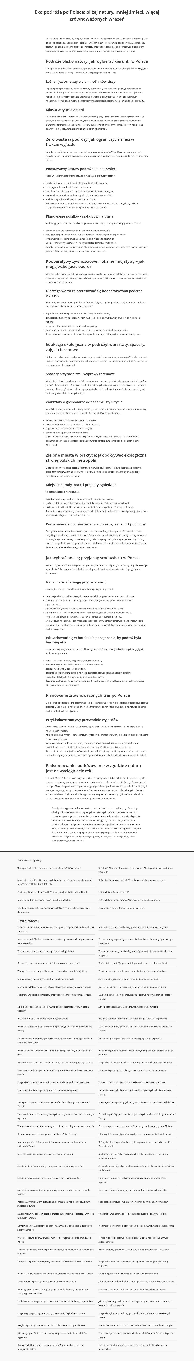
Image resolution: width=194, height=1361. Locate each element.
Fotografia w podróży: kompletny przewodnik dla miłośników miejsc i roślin (54, 994)
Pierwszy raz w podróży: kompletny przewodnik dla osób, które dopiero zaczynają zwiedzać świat (52, 1291)
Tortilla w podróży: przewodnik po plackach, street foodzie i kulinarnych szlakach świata (133, 1239)
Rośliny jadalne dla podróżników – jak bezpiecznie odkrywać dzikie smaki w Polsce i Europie (135, 1144)
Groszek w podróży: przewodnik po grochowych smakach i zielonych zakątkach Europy (137, 1116)
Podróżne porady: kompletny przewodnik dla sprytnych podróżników (132, 971)
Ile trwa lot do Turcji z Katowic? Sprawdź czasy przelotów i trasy (129, 899)
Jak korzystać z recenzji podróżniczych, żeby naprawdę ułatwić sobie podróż (135, 1134)
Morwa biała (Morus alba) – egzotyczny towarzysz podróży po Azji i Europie (54, 986)
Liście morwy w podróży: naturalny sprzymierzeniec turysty (46, 1281)
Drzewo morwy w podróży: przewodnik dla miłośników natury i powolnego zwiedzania (135, 941)
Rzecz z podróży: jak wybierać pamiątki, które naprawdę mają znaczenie (133, 1249)
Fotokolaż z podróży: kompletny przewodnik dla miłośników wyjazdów (133, 1201)
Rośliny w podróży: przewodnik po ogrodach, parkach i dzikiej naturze (132, 1018)
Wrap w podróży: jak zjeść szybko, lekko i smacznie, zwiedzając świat (132, 1082)
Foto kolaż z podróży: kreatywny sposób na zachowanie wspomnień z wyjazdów (132, 1179)
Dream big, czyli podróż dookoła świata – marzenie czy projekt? (48, 963)
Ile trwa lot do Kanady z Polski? (113, 892)
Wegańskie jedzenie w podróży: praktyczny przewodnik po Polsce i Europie (135, 1062)
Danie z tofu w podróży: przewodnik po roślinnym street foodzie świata (133, 963)
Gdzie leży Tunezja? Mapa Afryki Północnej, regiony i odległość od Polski (52, 892)
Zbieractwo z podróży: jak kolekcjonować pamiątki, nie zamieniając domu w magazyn (135, 953)
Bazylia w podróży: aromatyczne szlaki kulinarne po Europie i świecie (51, 1325)
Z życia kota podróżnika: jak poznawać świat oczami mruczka (128, 1006)
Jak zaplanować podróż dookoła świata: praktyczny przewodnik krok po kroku (136, 1281)
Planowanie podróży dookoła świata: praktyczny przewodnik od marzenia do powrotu (136, 1052)
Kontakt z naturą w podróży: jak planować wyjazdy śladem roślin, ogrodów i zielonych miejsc (54, 1227)
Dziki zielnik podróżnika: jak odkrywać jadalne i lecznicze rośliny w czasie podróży (53, 1008)
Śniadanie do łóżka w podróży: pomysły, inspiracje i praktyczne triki (50, 1165)
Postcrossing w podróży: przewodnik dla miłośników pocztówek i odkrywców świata (136, 1335)
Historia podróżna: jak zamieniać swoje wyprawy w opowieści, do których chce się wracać (55, 929)
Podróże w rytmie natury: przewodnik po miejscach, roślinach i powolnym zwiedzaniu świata (53, 1203)
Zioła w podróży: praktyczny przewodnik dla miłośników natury (129, 978)
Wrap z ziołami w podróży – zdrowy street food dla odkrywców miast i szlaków (56, 1126)
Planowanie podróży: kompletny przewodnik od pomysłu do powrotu (132, 1070)
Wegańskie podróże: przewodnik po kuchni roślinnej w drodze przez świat (53, 1082)
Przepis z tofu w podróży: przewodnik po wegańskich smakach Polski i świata (55, 1273)
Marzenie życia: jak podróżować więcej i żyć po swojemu (45, 1153)
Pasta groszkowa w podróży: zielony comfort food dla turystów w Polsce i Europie (53, 1104)
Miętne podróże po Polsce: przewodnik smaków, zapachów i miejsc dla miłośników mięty (133, 1155)
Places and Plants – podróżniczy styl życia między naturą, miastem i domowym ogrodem (56, 1116)
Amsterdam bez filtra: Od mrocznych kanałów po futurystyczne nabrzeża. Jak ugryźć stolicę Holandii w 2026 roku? (55, 882)
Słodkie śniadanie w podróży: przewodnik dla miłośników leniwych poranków (55, 1301)
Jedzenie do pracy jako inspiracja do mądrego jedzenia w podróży (130, 1038)
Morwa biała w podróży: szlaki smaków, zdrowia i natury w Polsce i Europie (135, 1325)
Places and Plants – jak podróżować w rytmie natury (42, 1018)
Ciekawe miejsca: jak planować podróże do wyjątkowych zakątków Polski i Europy (134, 1092)
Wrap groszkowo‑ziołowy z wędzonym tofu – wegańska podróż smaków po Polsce (54, 1239)
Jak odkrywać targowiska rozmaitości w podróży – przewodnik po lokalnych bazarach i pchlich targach (135, 1303)
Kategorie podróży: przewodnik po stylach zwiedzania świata (128, 1273)
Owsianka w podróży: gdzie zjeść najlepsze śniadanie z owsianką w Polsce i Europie (135, 1028)
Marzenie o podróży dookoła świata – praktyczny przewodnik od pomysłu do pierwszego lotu (55, 941)
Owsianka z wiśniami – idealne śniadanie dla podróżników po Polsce (131, 1289)
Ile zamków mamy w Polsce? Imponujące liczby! (121, 907)
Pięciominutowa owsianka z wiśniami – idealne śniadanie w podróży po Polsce (55, 1062)
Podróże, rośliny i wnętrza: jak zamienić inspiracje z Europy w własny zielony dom (54, 1052)
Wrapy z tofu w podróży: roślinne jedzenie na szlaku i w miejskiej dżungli (53, 971)
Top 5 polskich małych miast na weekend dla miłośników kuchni (48, 868)
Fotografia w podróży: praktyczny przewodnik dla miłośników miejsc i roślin (54, 1261)
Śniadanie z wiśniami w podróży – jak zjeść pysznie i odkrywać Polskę (132, 1213)
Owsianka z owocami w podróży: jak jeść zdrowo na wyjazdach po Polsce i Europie (134, 996)
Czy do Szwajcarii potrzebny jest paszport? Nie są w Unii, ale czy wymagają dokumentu (53, 909)
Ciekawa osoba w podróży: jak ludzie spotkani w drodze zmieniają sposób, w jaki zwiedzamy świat (54, 1040)
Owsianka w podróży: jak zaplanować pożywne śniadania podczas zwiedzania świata (55, 1072)
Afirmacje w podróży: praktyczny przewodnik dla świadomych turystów (133, 927)
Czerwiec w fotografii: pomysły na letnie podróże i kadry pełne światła (132, 1189)
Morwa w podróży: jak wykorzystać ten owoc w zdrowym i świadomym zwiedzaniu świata (52, 1144)
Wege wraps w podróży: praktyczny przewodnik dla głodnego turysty (51, 1313)
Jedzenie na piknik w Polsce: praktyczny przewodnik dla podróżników (132, 986)
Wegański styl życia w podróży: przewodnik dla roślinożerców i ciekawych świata (134, 1315)
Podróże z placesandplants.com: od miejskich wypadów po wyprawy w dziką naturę (54, 1028)
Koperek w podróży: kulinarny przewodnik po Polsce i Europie (47, 1134)
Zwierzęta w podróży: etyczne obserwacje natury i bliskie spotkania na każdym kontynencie (136, 1167)
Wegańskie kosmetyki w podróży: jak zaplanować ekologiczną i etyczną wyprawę (133, 1263)
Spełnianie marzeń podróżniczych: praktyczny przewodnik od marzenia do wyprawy (53, 1191)
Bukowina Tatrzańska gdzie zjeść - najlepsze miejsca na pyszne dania (131, 880)
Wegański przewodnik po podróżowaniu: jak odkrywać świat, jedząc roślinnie (136, 1225)
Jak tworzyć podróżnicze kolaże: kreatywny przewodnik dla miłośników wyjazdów (52, 1335)
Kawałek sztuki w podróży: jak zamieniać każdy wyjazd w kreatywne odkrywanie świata (50, 1347)
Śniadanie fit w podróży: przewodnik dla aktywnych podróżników (49, 1177)
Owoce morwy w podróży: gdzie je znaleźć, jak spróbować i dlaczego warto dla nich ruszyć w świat (55, 1215)
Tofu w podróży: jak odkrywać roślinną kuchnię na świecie (45, 978)
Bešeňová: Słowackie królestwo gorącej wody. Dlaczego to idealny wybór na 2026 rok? (135, 870)
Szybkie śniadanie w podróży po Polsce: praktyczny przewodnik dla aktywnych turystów (55, 1251)
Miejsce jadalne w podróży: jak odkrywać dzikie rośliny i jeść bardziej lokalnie (136, 1102)
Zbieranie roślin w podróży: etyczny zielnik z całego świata (45, 951)
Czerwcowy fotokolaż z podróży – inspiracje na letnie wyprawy (48, 1090)
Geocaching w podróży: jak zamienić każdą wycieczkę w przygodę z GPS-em (135, 1126)
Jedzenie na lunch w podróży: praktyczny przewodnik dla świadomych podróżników (132, 1347)
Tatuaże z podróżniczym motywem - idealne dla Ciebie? (44, 899)
